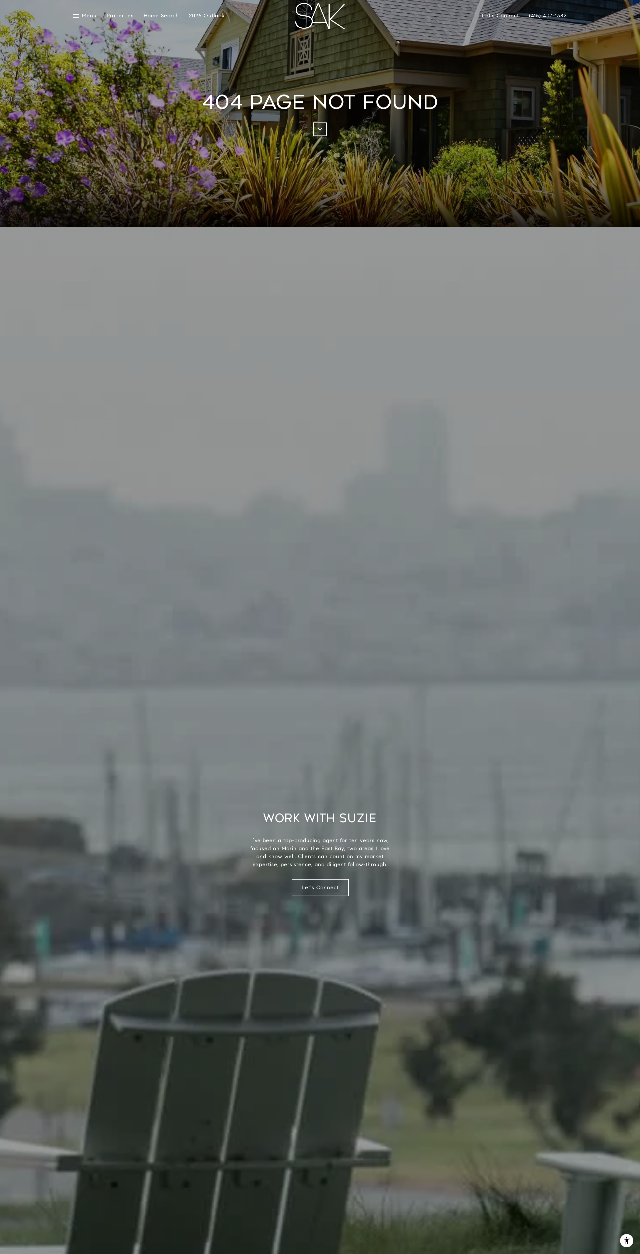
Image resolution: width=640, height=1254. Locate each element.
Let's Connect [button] (320, 887)
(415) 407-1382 (548, 16)
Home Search (161, 16)
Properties (120, 16)
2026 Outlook (207, 16)
